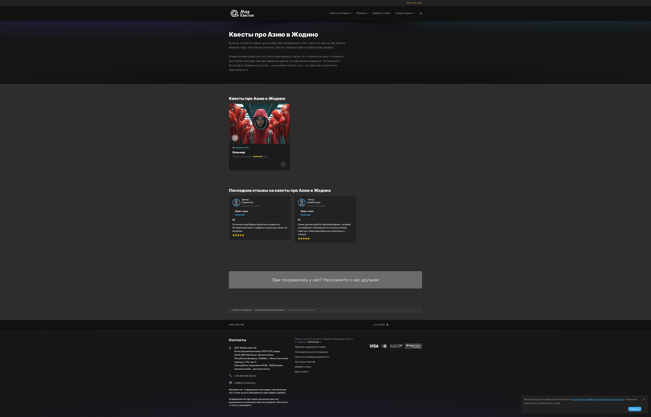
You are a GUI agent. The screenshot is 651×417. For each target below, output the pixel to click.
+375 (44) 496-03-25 (245, 376)
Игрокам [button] (362, 13)
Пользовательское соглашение (311, 352)
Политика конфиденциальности (312, 357)
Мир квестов (236, 325)
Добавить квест (382, 13)
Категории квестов (305, 362)
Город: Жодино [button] (404, 13)
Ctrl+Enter (313, 342)
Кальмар (238, 152)
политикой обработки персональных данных (598, 399)
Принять (635, 409)
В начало (379, 325)
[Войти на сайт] (421, 13)
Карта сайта (301, 371)
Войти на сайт (414, 3)
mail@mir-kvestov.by (244, 383)
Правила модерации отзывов (310, 347)
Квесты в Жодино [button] (340, 13)
